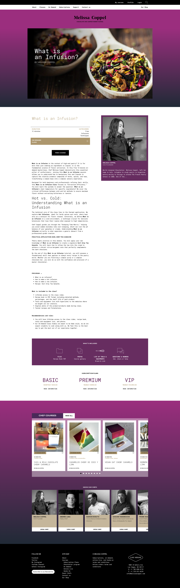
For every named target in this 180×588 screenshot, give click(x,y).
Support (76, 7)
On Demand (52, 7)
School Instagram (38, 567)
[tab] (80, 473)
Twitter (35, 560)
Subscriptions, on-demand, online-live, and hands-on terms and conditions (103, 560)
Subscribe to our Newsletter (43, 572)
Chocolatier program (71, 564)
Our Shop (144, 7)
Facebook (35, 558)
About (34, 7)
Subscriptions (64, 7)
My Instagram (37, 562)
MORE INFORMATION (50, 389)
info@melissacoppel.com (136, 574)
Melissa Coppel (39, 468)
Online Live (68, 569)
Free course (60, 153)
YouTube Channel (38, 564)
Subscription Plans (71, 562)
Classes (42, 7)
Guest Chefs (66, 573)
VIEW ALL (69, 416)
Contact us (86, 7)
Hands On (67, 571)
